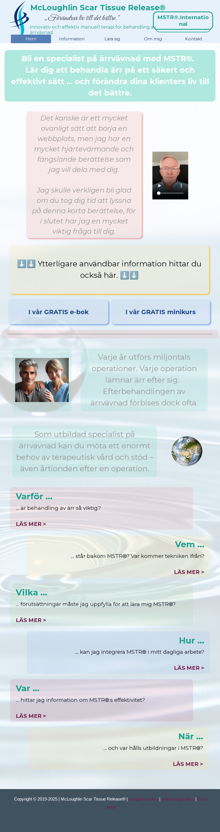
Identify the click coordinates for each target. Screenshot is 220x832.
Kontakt (193, 38)
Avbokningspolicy (177, 799)
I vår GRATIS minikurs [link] (160, 312)
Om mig (153, 38)
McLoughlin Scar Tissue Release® (98, 7)
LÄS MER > (31, 524)
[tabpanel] (110, 76)
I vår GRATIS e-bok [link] (58, 312)
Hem (30, 38)
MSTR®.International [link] (183, 20)
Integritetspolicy (143, 799)
